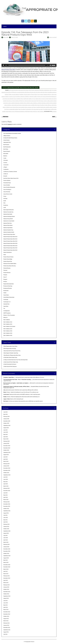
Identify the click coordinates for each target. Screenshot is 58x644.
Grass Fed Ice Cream (7, 194)
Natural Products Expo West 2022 (10, 247)
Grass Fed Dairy (6, 191)
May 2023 (5, 481)
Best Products (6, 144)
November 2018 (6, 566)
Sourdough (5, 299)
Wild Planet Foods (29, 111)
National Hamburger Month (9, 216)
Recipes (5, 281)
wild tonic (35, 111)
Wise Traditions (6, 319)
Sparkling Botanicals (40, 107)
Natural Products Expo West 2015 (10, 241)
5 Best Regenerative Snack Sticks (10, 346)
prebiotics (35, 103)
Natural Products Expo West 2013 (10, 236)
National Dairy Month (7, 214)
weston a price (11, 111)
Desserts (5, 176)
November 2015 (6, 578)
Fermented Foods (7, 182)
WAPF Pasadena (6, 313)
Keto (4, 203)
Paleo (4, 254)
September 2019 (6, 555)
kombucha (50, 98)
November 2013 (6, 591)
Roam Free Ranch (41, 105)
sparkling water (49, 107)
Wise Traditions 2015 (7, 328)
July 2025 (5, 430)
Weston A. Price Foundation (9, 315)
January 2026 (6, 418)
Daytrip (3, 96)
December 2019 (6, 548)
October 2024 (6, 450)
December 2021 (6, 504)
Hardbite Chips (19, 98)
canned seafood (15, 94)
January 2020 (6, 546)
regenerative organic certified (28, 105)
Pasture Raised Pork (7, 261)
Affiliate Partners (6, 135)
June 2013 (5, 602)
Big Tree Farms (37, 92)
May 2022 (5, 495)
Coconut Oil (5, 164)
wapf (7, 111)
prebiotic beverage (15, 103)
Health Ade (25, 98)
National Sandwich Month (8, 232)
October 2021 (6, 508)
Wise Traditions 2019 (7, 333)
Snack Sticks (6, 295)
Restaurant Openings (7, 286)
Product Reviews (6, 272)
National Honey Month (8, 218)
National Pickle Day (7, 223)
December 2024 (6, 445)
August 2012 (6, 618)
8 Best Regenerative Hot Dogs (9, 348)
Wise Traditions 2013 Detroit (9, 326)
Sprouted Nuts (6, 304)
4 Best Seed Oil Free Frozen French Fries (11, 350)
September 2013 (6, 596)
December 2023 (6, 468)
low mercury (9, 100)
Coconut (5, 162)
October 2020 (6, 528)
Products (5, 274)
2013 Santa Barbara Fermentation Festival (12, 133)
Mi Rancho (21, 100)
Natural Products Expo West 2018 (10, 243)
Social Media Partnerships (8, 297)
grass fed (5, 98)
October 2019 (6, 553)
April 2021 (5, 522)
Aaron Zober (6, 37)
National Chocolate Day (8, 212)
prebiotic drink (22, 103)
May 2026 (5, 414)
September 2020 (6, 531)
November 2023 (6, 470)
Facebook (22, 21)
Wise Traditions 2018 (7, 330)
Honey (4, 196)
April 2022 (5, 497)
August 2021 (6, 513)
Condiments (5, 169)
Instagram (29, 21)
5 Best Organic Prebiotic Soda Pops (10, 353)
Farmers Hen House (41, 96)
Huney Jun (43, 98)
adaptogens (46, 90)
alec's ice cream (53, 90)
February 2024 (6, 463)
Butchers (5, 155)
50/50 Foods (31, 90)
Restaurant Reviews (7, 288)
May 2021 (5, 519)
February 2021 (6, 524)
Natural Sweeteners (7, 252)
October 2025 (6, 423)
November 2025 (6, 421)
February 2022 (6, 501)
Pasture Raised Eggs (7, 259)
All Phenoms (14, 92)
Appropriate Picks (7, 142)
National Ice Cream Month (8, 220)
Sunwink (54, 107)
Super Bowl (5, 306)
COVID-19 (5, 173)
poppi (9, 103)
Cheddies (21, 94)
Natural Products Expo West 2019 (10, 245)
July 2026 (5, 412)
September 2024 (6, 452)
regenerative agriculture (17, 105)
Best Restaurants (6, 146)
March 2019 (5, 562)
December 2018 (6, 564)
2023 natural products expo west (16, 90)
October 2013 (6, 593)
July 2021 (5, 515)
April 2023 (5, 483)
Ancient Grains (6, 140)
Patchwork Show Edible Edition (9, 263)
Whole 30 (5, 317)
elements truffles (33, 96)
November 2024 (6, 448)
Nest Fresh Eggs (39, 100)
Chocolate (5, 160)
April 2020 (5, 540)
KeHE (4, 200)
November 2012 (6, 614)
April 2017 (5, 571)
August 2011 (6, 632)
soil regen (34, 107)
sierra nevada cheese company (24, 107)
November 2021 (6, 506)
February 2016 (6, 575)
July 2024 (5, 456)
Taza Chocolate (22, 109)
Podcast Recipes (6, 268)
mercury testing (15, 100)
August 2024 (6, 454)
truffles (3, 111)
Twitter (26, 21)
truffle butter (53, 109)
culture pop (53, 94)
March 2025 (5, 438)
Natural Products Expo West (8, 69)
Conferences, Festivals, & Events (10, 171)
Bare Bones (27, 92)
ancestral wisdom (20, 92)
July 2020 (5, 535)
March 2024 (5, 461)
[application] (29, 65)
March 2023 (5, 486)
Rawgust (5, 279)
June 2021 (5, 517)
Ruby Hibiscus (48, 105)
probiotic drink (49, 103)
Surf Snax (6, 109)
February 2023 (6, 488)
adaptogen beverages (39, 90)
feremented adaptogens (51, 96)
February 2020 (6, 544)
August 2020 (6, 533)
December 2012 (6, 611)
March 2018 (5, 569)
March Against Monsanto (8, 209)
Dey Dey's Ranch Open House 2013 (10, 178)
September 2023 (6, 474)
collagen (5, 167)
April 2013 (5, 607)
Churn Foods (40, 94)
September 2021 (6, 510)
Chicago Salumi (27, 94)
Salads (4, 292)
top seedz (40, 109)
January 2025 (6, 443)
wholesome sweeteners (20, 111)
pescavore (5, 103)
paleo (48, 100)
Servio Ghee (15, 107)
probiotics (9, 105)
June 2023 (5, 479)
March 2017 (5, 573)
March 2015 (5, 582)
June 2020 (5, 537)
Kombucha (5, 205)
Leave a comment (52, 37)
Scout (11, 107)
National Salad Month (7, 227)
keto (47, 98)
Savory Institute (6, 107)
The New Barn (28, 109)
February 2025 (6, 441)
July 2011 (5, 634)
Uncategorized (6, 310)
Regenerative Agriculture (8, 283)
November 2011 (6, 627)
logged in (10, 124)
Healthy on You (31, 98)
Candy (4, 158)
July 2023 (5, 477)
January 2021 (6, 526)
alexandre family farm (6, 92)
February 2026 (6, 416)
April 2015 (5, 580)
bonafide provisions (52, 92)
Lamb (4, 207)
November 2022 (6, 490)
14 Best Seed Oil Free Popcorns (10, 366)
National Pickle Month (7, 225)
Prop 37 (5, 277)
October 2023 (6, 472)
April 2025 (5, 436)
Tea (4, 308)
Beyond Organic (6, 151)
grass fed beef (10, 98)
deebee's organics (9, 96)
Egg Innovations (16, 96)
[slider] (54, 65)
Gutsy (14, 98)
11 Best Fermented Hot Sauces (9, 364)
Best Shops (5, 149)
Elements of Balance (25, 96)
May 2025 (5, 434)
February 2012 (6, 623)
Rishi (36, 105)
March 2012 (5, 620)
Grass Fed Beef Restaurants (9, 187)
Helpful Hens (38, 98)
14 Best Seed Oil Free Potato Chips (10, 362)
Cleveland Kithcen (47, 94)
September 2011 (6, 629)
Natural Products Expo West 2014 (10, 238)
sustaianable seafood (13, 109)
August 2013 (6, 598)
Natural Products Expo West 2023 (27, 87)
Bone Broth (5, 153)
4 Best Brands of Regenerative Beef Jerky (12, 355)
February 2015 (6, 584)
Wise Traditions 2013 (7, 324)
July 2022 (5, 492)
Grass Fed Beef (6, 185)
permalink (54, 111)
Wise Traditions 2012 (7, 322)
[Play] (3, 65)
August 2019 (6, 558)
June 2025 (5, 432)
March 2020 (5, 542)
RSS (32, 21)
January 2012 (6, 625)
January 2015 (6, 587)
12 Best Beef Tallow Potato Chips (10, 357)
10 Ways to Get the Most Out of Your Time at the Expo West (15, 359)
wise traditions (41, 111)
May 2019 (5, 560)
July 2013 (5, 600)
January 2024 (6, 465)
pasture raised (53, 100)
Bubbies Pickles (8, 94)
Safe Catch (54, 105)
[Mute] (50, 65)
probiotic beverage (41, 103)
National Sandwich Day (8, 230)
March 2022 (5, 499)
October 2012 (6, 616)
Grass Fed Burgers (7, 189)
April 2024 (5, 459)
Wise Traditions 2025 (7, 335)
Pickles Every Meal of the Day (9, 265)
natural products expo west (30, 100)
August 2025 (6, 427)
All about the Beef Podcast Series (10, 137)
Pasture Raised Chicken (8, 256)
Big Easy (32, 92)
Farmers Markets (6, 180)
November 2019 (6, 551)
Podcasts (37, 87)
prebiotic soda (29, 103)
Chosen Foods (34, 94)
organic (45, 100)
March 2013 (5, 609)
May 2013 (5, 605)
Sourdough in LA (6, 301)
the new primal (35, 109)
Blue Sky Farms (44, 92)
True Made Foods (46, 109)
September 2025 (6, 425)
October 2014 (6, 589)
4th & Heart (25, 90)
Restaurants (5, 290)
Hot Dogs (5, 198)
